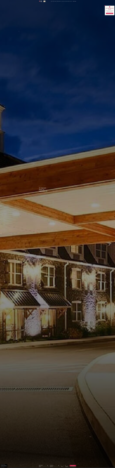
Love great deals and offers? (110, 9)
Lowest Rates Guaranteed (73, 466)
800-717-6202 (74, 1)
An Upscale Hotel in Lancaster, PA (43, 189)
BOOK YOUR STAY (73, 465)
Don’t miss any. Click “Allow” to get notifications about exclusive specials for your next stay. (109, 11)
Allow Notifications (109, 13)
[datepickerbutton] (47, 465)
